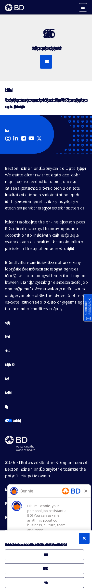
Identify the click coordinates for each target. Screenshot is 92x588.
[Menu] (83, 7)
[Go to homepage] (14, 7)
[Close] (84, 538)
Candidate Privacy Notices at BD (8, 364)
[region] (46, 559)
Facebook (23, 138)
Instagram (8, 138)
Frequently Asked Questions (70, 248)
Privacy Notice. (64, 544)
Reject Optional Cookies (44, 568)
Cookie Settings (5, 406)
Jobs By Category (6, 322)
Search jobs (46, 61)
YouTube (31, 138)
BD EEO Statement (6, 503)
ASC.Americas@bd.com (14, 106)
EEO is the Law (7, 517)
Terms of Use (6, 350)
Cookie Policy (6, 378)
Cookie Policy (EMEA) (7, 392)
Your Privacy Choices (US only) (12, 420)
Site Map (6, 336)
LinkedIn (16, 138)
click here (22, 106)
